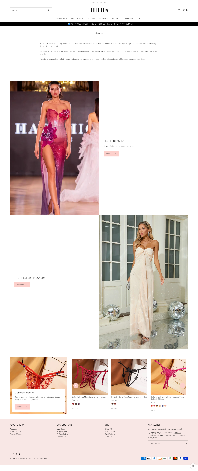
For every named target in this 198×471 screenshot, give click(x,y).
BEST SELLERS (77, 19)
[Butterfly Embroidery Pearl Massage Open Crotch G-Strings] (168, 377)
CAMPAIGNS (129, 19)
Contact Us (61, 437)
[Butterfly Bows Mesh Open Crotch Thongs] (90, 377)
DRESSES (92, 19)
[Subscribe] (185, 443)
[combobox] (31, 10)
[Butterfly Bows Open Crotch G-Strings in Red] (129, 377)
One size (75, 408)
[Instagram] (16, 454)
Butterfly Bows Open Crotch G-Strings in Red (129, 397)
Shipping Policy (63, 432)
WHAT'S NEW (61, 19)
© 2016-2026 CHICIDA (18, 458)
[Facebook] (10, 454)
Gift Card (108, 437)
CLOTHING (103, 19)
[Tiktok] (19, 454)
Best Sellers (110, 434)
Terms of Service (16, 434)
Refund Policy (62, 434)
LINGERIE (116, 19)
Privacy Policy (15, 432)
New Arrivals (110, 432)
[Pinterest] (13, 454)
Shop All (108, 429)
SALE (140, 19)
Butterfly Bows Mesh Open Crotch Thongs (89, 397)
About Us (13, 429)
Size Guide (61, 429)
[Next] (194, 24)
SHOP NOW (111, 154)
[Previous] (4, 24)
